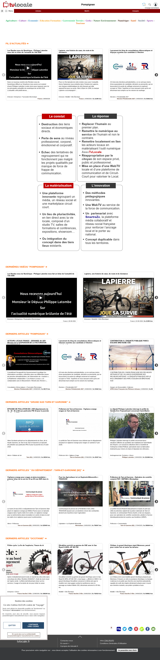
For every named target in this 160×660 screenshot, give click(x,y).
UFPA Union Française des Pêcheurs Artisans (125, 389)
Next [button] (156, 74)
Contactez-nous (66, 641)
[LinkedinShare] (130, 628)
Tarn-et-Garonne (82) (77, 457)
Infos (107, 641)
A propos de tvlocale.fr (69, 646)
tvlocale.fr (23, 641)
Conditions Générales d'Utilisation (113, 643)
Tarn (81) (29, 457)
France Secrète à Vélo (76, 593)
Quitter (12, 625)
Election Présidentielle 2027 (126, 98)
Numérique (123, 20)
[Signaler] (113, 628)
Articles (38, 11)
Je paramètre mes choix (127, 650)
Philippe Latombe (128, 457)
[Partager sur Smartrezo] (118, 628)
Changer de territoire (152, 8)
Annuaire (135, 11)
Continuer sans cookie (33, 625)
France (40, 98)
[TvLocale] (17, 4)
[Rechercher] (150, 4)
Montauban (79, 525)
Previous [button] (4, 74)
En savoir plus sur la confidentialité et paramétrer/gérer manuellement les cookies (23, 635)
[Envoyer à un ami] (153, 628)
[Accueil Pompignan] (2, 11)
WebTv (86, 11)
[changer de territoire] (144, 4)
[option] (28, 74)
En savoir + (64, 643)
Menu (10, 11)
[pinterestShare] (136, 628)
